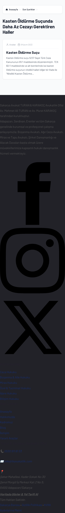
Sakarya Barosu (10, 505)
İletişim (4, 433)
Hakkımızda (7, 417)
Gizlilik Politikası (32, 505)
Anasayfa (6, 411)
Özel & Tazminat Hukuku (15, 388)
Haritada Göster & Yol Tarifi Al (19, 494)
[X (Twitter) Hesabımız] (32, 359)
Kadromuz (6, 422)
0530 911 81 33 (13, 451)
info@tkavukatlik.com (18, 461)
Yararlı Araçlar (9, 438)
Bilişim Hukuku (9, 398)
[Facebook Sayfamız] (32, 225)
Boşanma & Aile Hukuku (15, 377)
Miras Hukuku (8, 382)
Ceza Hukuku (8, 372)
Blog (3, 427)
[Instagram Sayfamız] (32, 292)
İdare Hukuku (8, 393)
